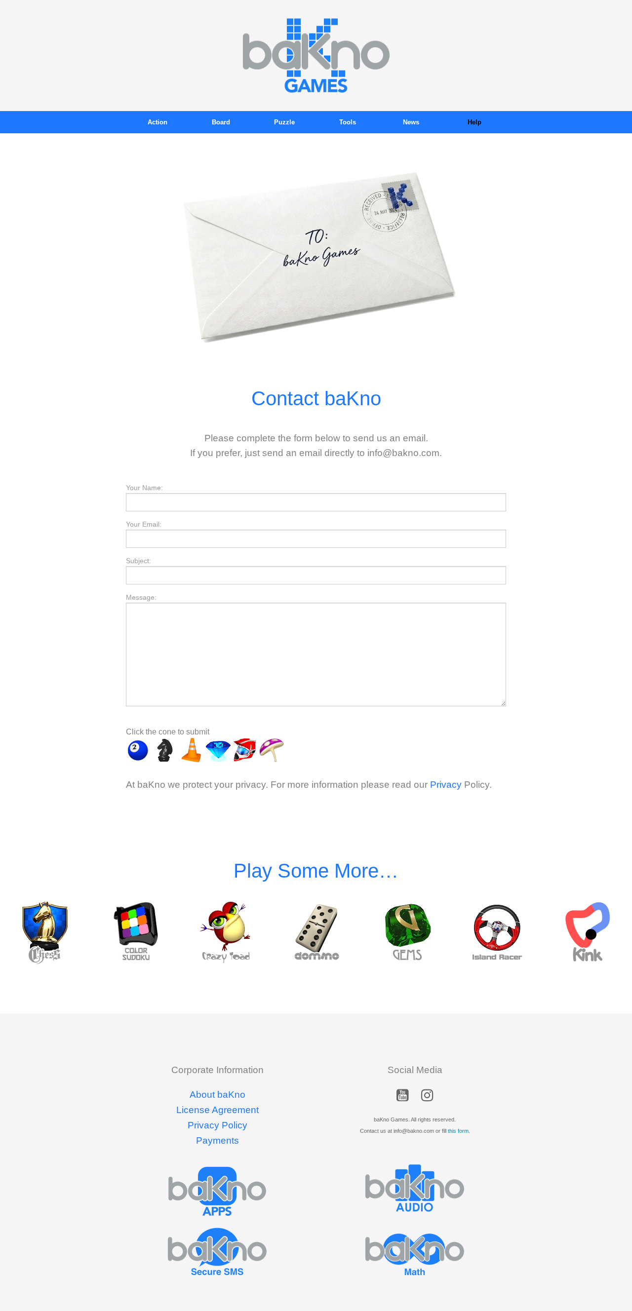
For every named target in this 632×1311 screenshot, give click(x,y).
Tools (347, 122)
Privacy (446, 784)
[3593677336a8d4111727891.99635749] (218, 750)
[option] (45, 932)
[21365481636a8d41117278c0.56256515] (245, 750)
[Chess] (45, 932)
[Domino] (316, 932)
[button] (402, 1097)
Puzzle (284, 122)
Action (157, 122)
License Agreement (217, 1110)
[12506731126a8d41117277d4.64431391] (138, 750)
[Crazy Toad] (226, 932)
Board (221, 122)
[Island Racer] (497, 932)
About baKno (217, 1094)
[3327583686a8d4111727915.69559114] (271, 750)
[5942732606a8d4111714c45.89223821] (191, 750)
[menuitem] (157, 122)
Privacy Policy (217, 1125)
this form (458, 1131)
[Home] (316, 55)
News (411, 122)
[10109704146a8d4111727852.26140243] (165, 750)
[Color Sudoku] (135, 932)
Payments (217, 1140)
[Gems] (406, 932)
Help (474, 122)
